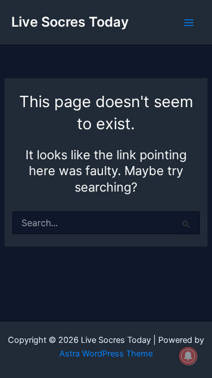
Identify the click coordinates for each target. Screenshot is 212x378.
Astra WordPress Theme (106, 354)
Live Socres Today (70, 22)
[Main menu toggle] (189, 23)
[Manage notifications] (188, 356)
